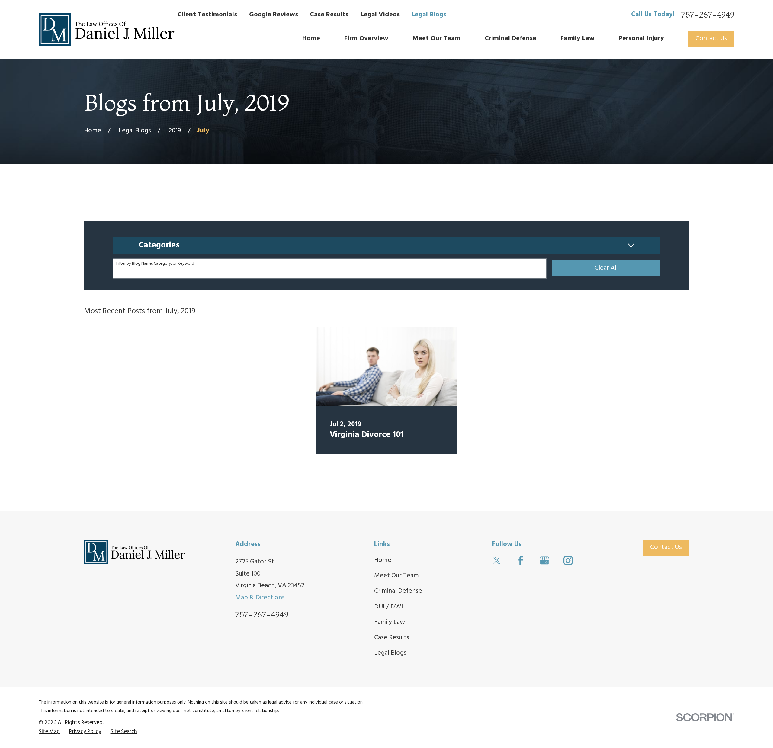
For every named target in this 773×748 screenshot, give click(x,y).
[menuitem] (49, 732)
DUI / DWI (388, 606)
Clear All (606, 268)
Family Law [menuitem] (577, 38)
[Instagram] (568, 560)
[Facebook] (520, 560)
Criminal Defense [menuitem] (510, 38)
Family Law (389, 622)
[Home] (107, 30)
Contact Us (711, 38)
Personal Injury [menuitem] (641, 38)
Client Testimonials (207, 14)
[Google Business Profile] (544, 560)
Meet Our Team (396, 575)
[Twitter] (497, 560)
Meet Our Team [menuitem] (436, 38)
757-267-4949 (707, 15)
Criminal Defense (398, 591)
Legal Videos (380, 14)
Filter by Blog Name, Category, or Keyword (155, 263)
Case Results (329, 14)
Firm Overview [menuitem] (366, 38)
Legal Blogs (429, 14)
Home (382, 560)
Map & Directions (260, 597)
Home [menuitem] (311, 38)
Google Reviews (273, 14)
